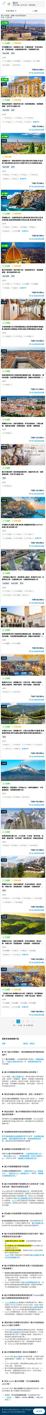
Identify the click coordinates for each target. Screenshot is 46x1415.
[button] (39, 1411)
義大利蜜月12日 (10, 1156)
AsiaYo (14, 1200)
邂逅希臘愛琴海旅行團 (17, 1138)
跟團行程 (26, 1191)
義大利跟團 (18, 1356)
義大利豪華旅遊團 (36, 1307)
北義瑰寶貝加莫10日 (33, 1153)
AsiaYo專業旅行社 (11, 1302)
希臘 (3, 1043)
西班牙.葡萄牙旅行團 (15, 1061)
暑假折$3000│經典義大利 (19, 1173)
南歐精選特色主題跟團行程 (15, 1136)
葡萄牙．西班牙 (29, 1043)
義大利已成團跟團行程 (22, 1198)
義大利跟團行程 (18, 1076)
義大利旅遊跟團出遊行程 (31, 1282)
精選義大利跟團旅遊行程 (27, 1158)
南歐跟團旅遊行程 (34, 1061)
